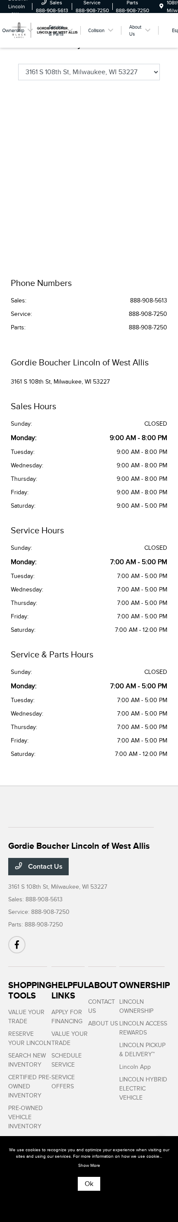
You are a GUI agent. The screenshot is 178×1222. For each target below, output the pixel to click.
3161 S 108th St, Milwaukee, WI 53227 (60, 381)
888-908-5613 (148, 300)
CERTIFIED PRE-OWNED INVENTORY (29, 1086)
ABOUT (103, 985)
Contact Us (44, 866)
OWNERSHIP (144, 985)
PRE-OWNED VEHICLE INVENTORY (25, 1117)
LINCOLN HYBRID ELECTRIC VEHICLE (143, 1088)
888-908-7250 (148, 314)
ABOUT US (103, 1023)
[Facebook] (16, 944)
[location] (161, 6)
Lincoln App (135, 1067)
